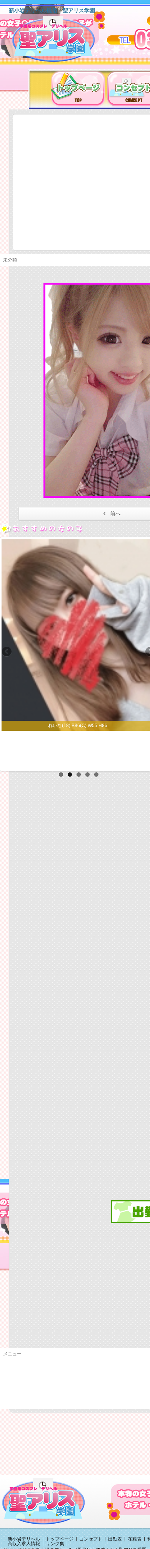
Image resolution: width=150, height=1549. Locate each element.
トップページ (59, 1539)
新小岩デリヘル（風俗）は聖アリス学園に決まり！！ (63, 41)
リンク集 (55, 1543)
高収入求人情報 (24, 1543)
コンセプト (90, 1539)
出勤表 (115, 1539)
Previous (7, 652)
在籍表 (135, 1539)
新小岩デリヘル (24, 1539)
